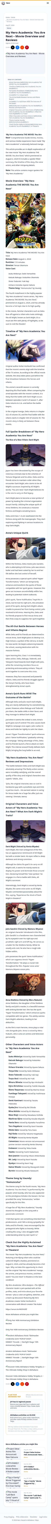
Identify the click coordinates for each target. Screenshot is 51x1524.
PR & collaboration (22, 1517)
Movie (13, 17)
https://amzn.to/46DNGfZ (16, 1309)
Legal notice (43, 1517)
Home (8, 17)
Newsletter (33, 1517)
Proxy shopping (9, 1517)
